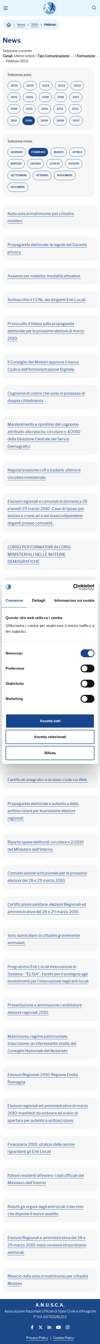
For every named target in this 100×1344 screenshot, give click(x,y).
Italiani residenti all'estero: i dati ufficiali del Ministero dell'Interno (46, 1179)
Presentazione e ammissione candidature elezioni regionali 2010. (45, 1009)
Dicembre (18, 187)
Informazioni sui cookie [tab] (74, 600)
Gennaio (17, 152)
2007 (76, 120)
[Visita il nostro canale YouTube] (58, 1327)
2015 (29, 108)
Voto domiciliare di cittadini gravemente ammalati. (44, 939)
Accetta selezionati (50, 737)
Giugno (35, 163)
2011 (14, 120)
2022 (77, 85)
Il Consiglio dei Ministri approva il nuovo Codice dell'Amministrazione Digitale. (43, 366)
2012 (75, 108)
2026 (14, 85)
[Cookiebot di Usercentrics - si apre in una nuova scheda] (73, 587)
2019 (45, 97)
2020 (29, 97)
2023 (61, 85)
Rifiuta (50, 753)
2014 (44, 108)
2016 (14, 108)
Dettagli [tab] (38, 600)
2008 (60, 120)
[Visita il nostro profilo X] (40, 1327)
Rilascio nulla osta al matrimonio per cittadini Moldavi (48, 1280)
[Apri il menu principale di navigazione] (6, 8)
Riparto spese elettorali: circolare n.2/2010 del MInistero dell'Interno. (46, 846)
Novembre (65, 175)
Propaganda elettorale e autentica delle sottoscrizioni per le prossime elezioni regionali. (43, 811)
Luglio (54, 163)
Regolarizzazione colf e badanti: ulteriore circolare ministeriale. (44, 474)
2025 (29, 85)
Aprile (77, 152)
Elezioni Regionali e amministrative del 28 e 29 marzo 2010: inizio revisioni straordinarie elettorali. (47, 1245)
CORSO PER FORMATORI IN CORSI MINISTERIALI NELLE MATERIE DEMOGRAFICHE (39, 554)
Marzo (59, 152)
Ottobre (42, 175)
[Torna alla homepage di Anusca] (50, 8)
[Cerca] (94, 8)
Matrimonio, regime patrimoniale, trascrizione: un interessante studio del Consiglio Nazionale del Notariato (42, 1043)
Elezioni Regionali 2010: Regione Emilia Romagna (43, 1078)
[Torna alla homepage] (8, 24)
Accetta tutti (50, 721)
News (21, 24)
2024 (45, 85)
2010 (34, 24)
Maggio (16, 163)
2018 (60, 97)
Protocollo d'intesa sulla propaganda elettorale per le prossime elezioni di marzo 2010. (46, 331)
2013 (60, 108)
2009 (44, 120)
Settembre (19, 175)
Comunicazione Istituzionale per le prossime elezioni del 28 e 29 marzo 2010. (47, 877)
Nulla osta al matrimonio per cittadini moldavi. (41, 217)
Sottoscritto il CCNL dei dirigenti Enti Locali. (47, 299)
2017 (76, 97)
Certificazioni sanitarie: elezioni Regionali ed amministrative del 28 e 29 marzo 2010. (47, 908)
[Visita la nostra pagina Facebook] (32, 1327)
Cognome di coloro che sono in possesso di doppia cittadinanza (46, 397)
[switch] (87, 668)
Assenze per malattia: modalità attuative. (44, 276)
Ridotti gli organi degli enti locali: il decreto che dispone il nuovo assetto (45, 1210)
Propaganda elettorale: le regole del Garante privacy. (47, 248)
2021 (14, 97)
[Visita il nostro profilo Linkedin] (49, 1327)
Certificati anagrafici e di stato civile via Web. (48, 779)
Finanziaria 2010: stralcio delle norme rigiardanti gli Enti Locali (41, 1148)
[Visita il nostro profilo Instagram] (67, 1327)
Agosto (73, 163)
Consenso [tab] (14, 600)
